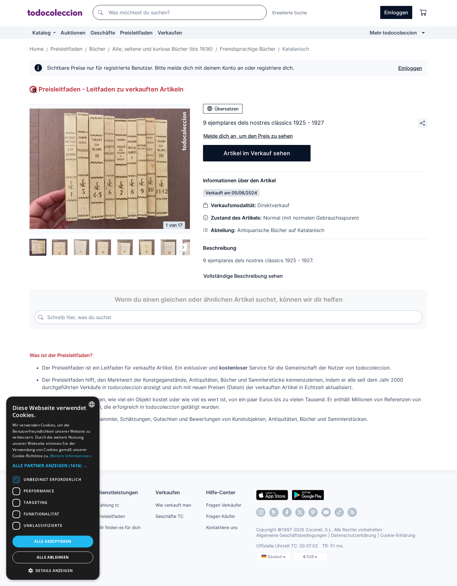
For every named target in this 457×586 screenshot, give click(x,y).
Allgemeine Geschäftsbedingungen (291, 535)
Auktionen (73, 33)
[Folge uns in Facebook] (287, 512)
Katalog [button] (42, 33)
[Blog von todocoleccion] (352, 512)
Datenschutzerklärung (353, 535)
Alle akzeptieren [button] (52, 541)
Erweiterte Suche (289, 12)
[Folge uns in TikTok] (339, 512)
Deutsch (275, 556)
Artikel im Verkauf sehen (257, 153)
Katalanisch (295, 49)
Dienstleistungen (117, 492)
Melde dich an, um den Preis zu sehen (248, 136)
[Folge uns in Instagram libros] (274, 512)
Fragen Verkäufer (223, 505)
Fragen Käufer (220, 516)
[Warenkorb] (423, 12)
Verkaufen (170, 33)
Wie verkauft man (173, 505)
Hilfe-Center (220, 492)
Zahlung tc (108, 505)
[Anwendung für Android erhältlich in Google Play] (308, 494)
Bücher (97, 49)
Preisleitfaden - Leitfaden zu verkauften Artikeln (111, 89)
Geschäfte (102, 33)
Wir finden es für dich (119, 527)
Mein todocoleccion (393, 33)
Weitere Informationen (70, 455)
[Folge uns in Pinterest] (313, 512)
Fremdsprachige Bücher (247, 49)
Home (37, 49)
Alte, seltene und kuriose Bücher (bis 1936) (162, 49)
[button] (52, 465)
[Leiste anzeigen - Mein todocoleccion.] (423, 32)
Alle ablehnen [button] (53, 557)
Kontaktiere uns (222, 527)
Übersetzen (226, 108)
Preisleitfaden (136, 33)
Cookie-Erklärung (397, 535)
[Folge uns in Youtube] (326, 512)
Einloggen (410, 68)
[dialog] (52, 488)
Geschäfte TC (169, 516)
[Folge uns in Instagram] (260, 512)
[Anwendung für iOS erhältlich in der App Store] (272, 494)
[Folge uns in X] (300, 512)
